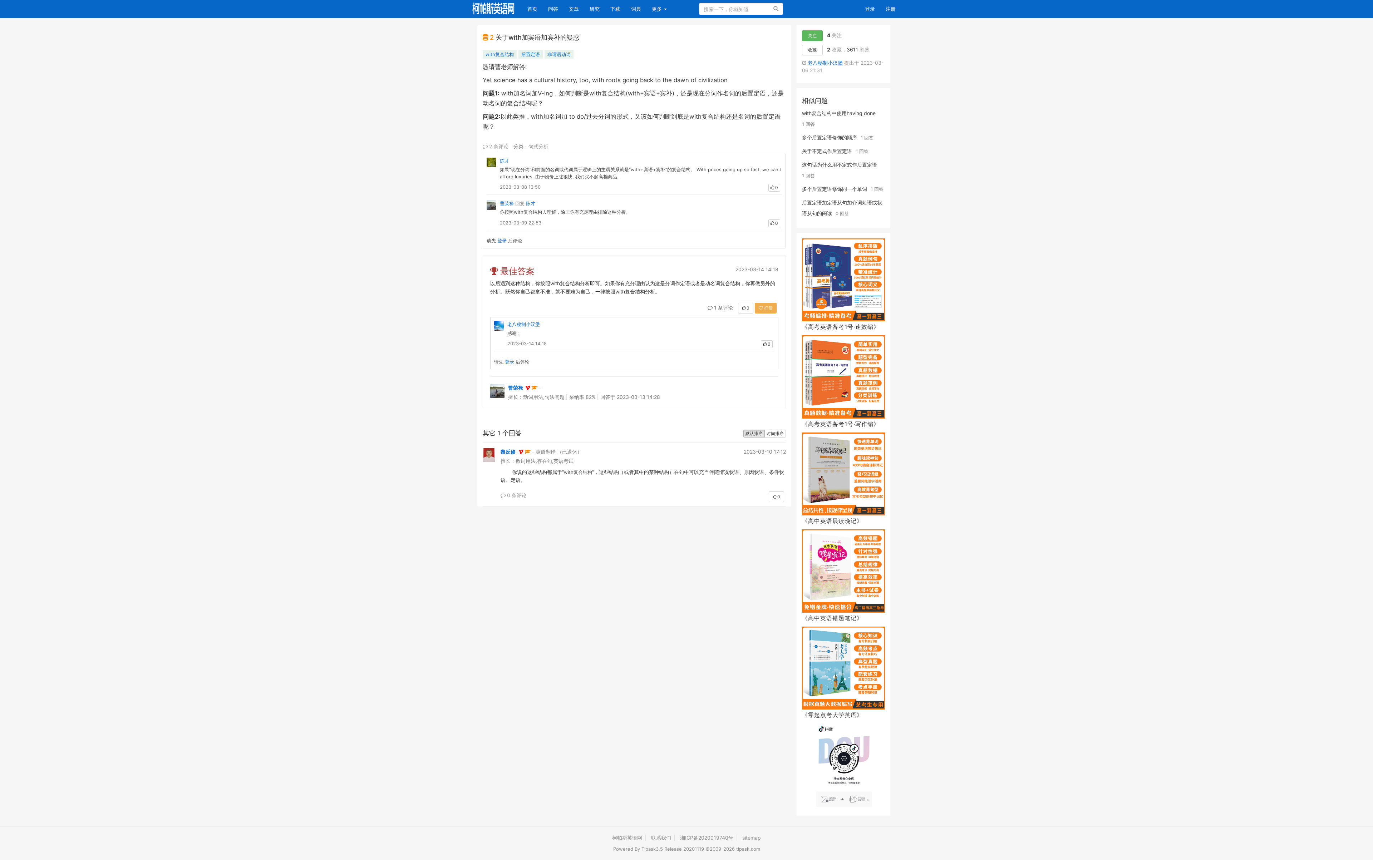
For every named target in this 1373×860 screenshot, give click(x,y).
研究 (595, 9)
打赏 (768, 308)
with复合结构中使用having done (839, 113)
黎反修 (508, 452)
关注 (812, 35)
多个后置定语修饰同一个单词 (834, 189)
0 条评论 (516, 495)
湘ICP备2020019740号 (706, 838)
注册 (891, 9)
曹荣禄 (507, 203)
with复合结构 (500, 54)
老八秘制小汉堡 (523, 324)
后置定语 (530, 54)
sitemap (751, 838)
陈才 (504, 161)
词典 (636, 9)
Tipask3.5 (652, 849)
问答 (553, 9)
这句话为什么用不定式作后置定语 (839, 165)
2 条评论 (498, 146)
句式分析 (538, 146)
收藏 (812, 50)
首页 (535, 8)
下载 (615, 9)
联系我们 (661, 838)
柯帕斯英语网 (627, 838)
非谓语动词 (559, 54)
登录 (870, 9)
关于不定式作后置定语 (827, 151)
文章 (574, 9)
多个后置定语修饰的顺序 (829, 137)
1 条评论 (723, 308)
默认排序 (754, 433)
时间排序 (775, 433)
